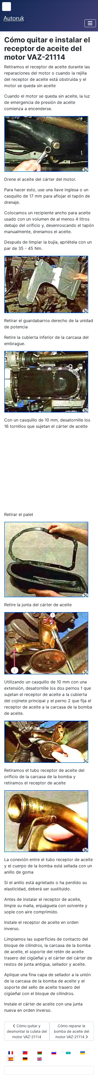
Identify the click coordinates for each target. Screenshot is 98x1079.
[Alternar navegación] (90, 23)
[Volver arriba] (89, 1069)
